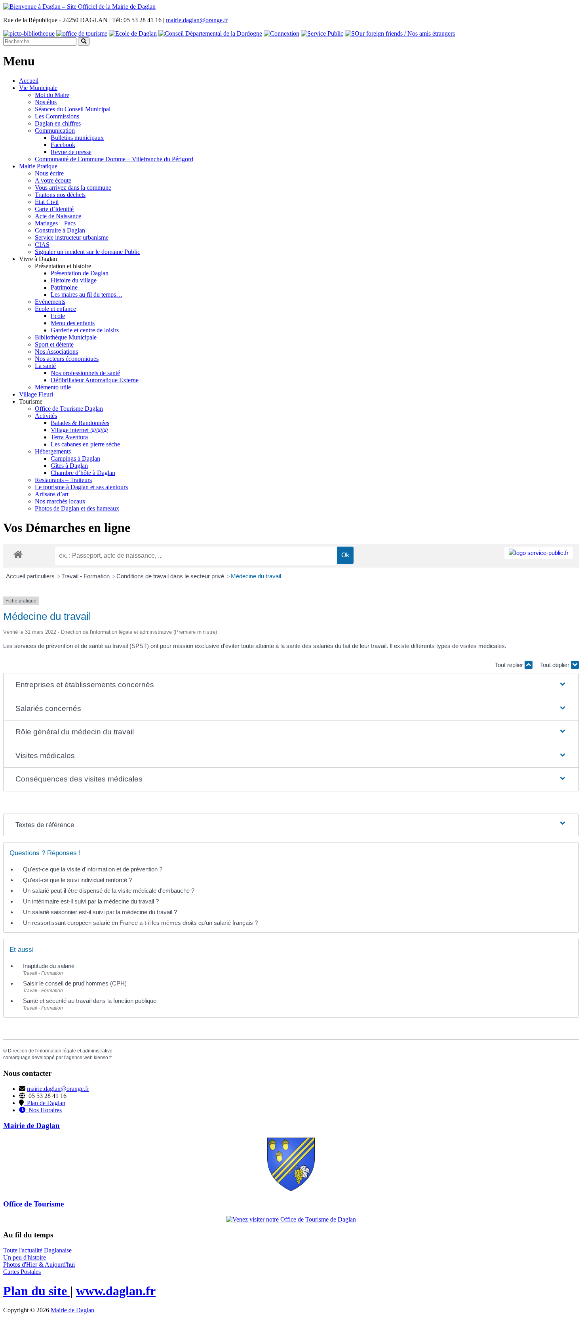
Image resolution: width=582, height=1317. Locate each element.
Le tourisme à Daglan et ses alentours (81, 487)
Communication (55, 130)
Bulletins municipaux (77, 137)
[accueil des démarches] (18, 554)
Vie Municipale (38, 87)
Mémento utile (53, 387)
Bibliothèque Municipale (66, 337)
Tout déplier (555, 664)
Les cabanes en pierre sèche (85, 444)
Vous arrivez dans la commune (73, 187)
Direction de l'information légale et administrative (60, 1051)
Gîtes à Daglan (69, 465)
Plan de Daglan (44, 1103)
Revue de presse (71, 152)
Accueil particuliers (31, 576)
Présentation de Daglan (79, 273)
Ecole (58, 316)
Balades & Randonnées (80, 422)
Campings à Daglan (75, 458)
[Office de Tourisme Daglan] (291, 1219)
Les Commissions (57, 116)
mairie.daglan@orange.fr (197, 20)
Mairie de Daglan (72, 1310)
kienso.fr (103, 1057)
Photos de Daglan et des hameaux (77, 508)
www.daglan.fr (116, 1291)
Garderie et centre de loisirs (85, 330)
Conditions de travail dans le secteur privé (171, 576)
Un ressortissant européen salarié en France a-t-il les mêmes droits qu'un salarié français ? (140, 922)
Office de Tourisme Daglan (69, 408)
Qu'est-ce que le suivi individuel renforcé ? (77, 880)
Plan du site (36, 1291)
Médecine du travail (256, 576)
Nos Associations (56, 351)
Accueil (28, 80)
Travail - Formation (86, 576)
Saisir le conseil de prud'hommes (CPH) (75, 983)
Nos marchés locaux (60, 501)
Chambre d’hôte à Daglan (83, 472)
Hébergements (53, 451)
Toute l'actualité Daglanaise (37, 1250)
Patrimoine (64, 287)
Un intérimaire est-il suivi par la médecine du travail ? (91, 901)
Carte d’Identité (54, 209)
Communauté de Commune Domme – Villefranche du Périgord (114, 159)
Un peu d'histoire (24, 1257)
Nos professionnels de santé (85, 373)
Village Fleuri (36, 394)
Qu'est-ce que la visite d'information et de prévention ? (92, 869)
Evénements (50, 301)
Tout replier (510, 664)
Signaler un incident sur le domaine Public (87, 251)
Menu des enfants (73, 323)
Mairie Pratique (38, 166)
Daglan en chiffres (58, 123)
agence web (79, 1057)
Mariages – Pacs (55, 223)
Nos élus (46, 102)
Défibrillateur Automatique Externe (95, 380)
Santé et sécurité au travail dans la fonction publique (89, 1000)
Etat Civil (47, 201)
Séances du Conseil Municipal (72, 109)
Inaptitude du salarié (48, 965)
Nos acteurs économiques (67, 358)
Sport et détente (54, 344)
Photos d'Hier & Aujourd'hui (39, 1264)
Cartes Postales (22, 1271)
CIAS (42, 244)
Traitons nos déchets (60, 194)
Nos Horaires (43, 1110)
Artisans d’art (51, 494)
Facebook (63, 144)
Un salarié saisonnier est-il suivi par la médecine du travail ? (100, 912)
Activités (46, 415)
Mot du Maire (52, 94)
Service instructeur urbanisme (71, 237)
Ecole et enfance (55, 308)
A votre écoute (53, 180)
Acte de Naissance (58, 216)
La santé (45, 365)
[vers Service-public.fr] (538, 553)
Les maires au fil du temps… (86, 294)
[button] (291, 685)
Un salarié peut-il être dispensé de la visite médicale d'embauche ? (108, 890)
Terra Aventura (69, 437)
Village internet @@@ (79, 430)
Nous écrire (49, 173)
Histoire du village (74, 280)
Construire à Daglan (60, 230)
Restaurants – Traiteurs (63, 479)
